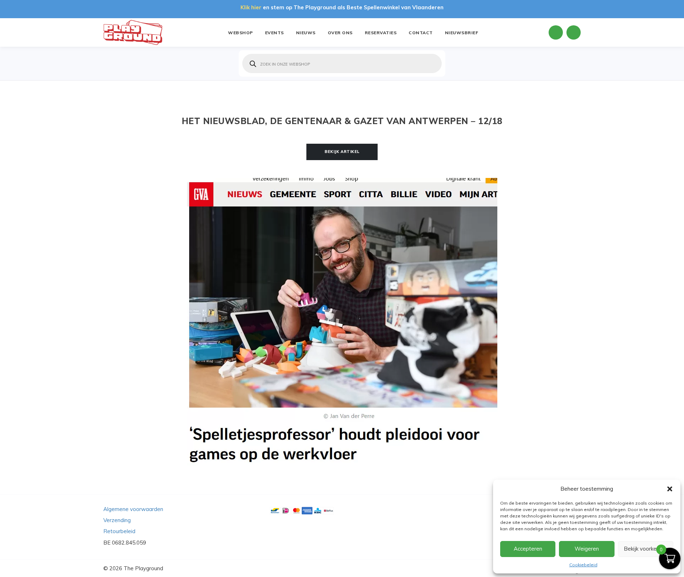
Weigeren (587, 548)
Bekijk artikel (342, 151)
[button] (669, 488)
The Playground (143, 568)
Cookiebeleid (583, 564)
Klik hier (250, 7)
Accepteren (528, 548)
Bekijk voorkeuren (645, 548)
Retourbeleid (119, 531)
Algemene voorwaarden (133, 509)
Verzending (117, 520)
